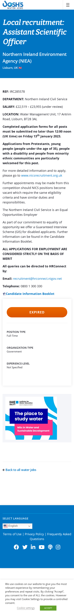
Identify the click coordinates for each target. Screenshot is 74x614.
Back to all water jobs (20, 470)
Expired (36, 312)
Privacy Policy (34, 534)
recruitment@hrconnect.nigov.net (37, 278)
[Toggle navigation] (68, 4)
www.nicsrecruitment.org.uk (41, 175)
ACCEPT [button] (48, 608)
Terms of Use (12, 534)
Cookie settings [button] (26, 608)
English (13, 525)
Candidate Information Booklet (30, 294)
